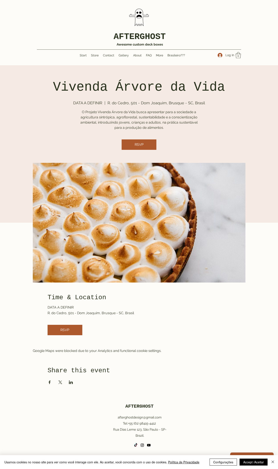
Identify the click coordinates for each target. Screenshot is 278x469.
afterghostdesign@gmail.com (140, 417)
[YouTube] (149, 445)
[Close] (272, 462)
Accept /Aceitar (253, 462)
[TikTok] (136, 445)
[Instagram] (142, 445)
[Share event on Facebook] (50, 382)
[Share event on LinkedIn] (71, 382)
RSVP (139, 144)
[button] (238, 55)
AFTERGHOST (140, 37)
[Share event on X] (60, 382)
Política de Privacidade (183, 462)
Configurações (223, 462)
